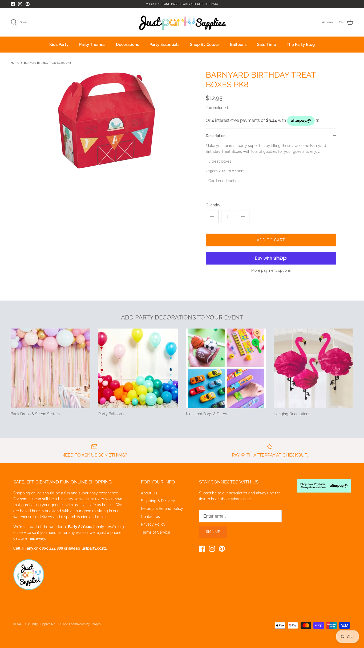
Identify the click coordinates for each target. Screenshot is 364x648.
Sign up (213, 532)
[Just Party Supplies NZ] (182, 22)
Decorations (127, 44)
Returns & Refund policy (162, 508)
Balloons (238, 44)
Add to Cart (271, 240)
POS (59, 624)
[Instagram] (20, 4)
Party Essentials (164, 44)
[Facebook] (13, 4)
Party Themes (92, 44)
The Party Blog (301, 44)
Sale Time (266, 44)
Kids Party (58, 44)
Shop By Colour (204, 44)
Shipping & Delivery (158, 501)
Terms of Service (155, 532)
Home (15, 63)
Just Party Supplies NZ (39, 624)
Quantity (213, 205)
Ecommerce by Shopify (85, 624)
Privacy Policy (153, 524)
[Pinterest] (28, 4)
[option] (105, 121)
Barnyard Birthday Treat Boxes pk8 (47, 63)
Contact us (150, 516)
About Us (149, 493)
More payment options (271, 270)
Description (215, 136)
